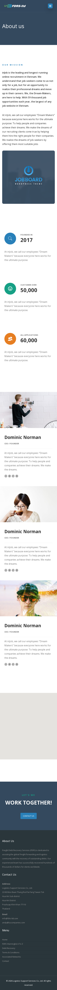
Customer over (28, 285)
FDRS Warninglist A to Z (12, 944)
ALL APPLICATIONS (29, 335)
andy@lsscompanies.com (13, 922)
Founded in (26, 234)
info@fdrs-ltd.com (10, 918)
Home (4, 939)
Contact (5, 961)
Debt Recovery (8, 948)
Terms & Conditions (10, 952)
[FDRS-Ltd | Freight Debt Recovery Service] (17, 6)
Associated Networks (11, 956)
